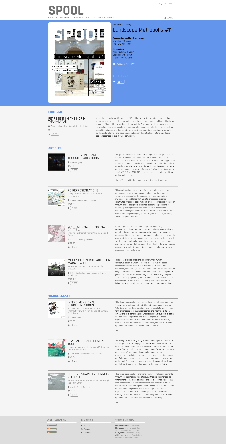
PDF (120, 82)
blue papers (119, 428)
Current (52, 17)
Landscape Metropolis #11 (142, 30)
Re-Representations (85, 193)
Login (171, 3)
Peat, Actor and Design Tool (88, 345)
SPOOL (66, 10)
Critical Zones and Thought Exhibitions (83, 156)
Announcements (106, 17)
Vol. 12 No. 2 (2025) (122, 25)
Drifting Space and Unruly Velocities (89, 378)
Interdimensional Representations (88, 308)
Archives (64, 17)
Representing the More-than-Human (66, 120)
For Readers (85, 425)
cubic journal (120, 433)
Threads (77, 17)
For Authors (85, 429)
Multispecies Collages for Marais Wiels (89, 264)
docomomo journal (122, 426)
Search (170, 18)
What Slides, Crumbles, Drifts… (88, 231)
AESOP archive (120, 435)
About (89, 17)
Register (162, 3)
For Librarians (86, 433)
